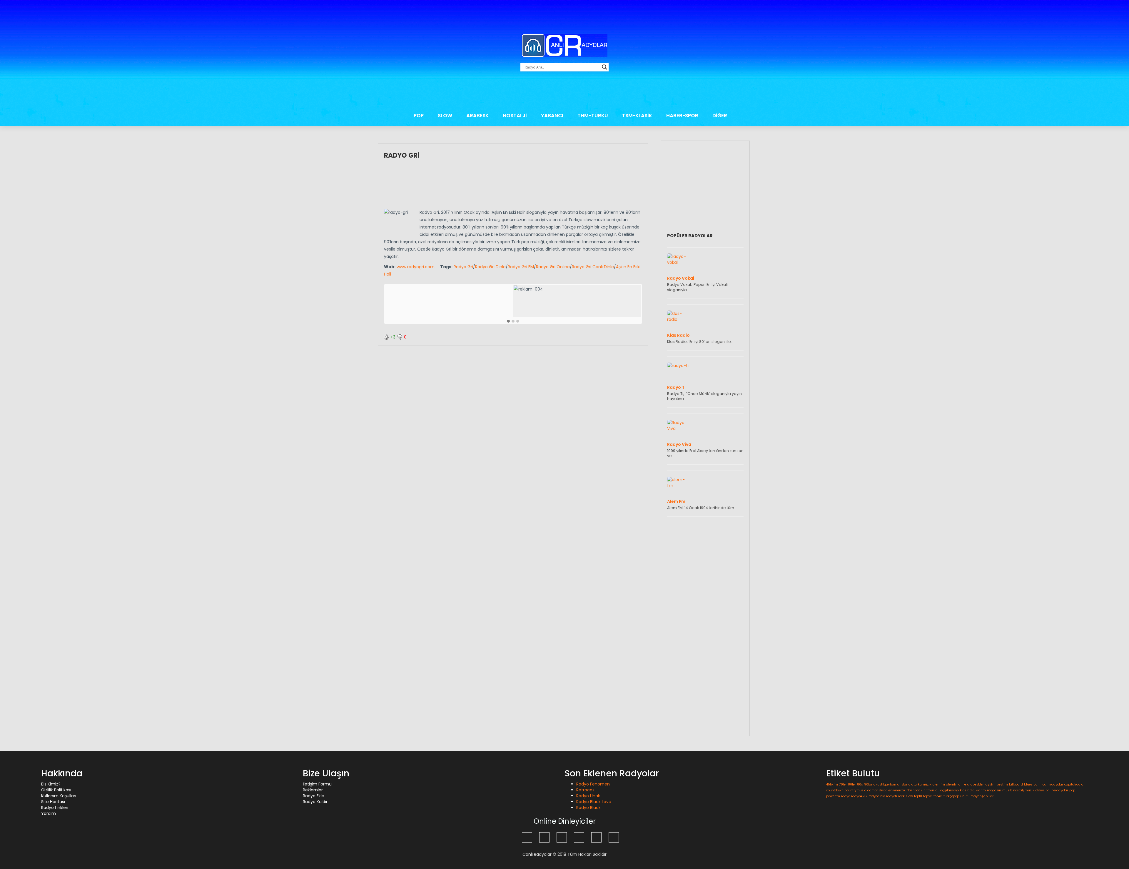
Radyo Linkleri (54, 807)
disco (883, 790)
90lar (868, 784)
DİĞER (719, 115)
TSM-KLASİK (637, 115)
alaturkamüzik (919, 784)
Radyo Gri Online (553, 267)
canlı (1037, 784)
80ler (852, 784)
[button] (508, 321)
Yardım (48, 813)
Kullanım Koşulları (58, 796)
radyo (845, 796)
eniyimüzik (897, 790)
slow (909, 796)
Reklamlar (313, 790)
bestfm (1002, 784)
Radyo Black (588, 807)
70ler (843, 784)
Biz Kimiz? (51, 784)
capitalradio (1073, 784)
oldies (1040, 790)
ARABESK (477, 115)
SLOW (445, 115)
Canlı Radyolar (537, 854)
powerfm (833, 796)
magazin (994, 790)
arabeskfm (975, 784)
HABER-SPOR (682, 115)
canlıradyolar (1053, 784)
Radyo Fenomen (593, 784)
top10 (918, 796)
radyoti (891, 796)
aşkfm (991, 784)
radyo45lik (859, 796)
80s (860, 784)
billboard (1016, 784)
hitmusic (930, 790)
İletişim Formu (317, 784)
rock (901, 796)
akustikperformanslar (890, 784)
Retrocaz (585, 790)
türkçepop (951, 796)
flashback (914, 790)
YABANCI (552, 115)
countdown (835, 790)
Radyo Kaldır (315, 802)
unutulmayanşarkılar (976, 796)
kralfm (981, 790)
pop (1072, 790)
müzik (1007, 790)
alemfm (939, 784)
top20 (927, 796)
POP (419, 115)
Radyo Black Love (593, 802)
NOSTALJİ (515, 115)
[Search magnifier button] (604, 67)
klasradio (967, 790)
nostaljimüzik (1023, 790)
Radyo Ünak (588, 796)
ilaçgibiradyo (948, 790)
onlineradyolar (1057, 790)
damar (872, 790)
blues (1028, 784)
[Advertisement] (564, 92)
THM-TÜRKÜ (592, 115)
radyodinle (877, 796)
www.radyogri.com (416, 267)
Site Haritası (53, 802)
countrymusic (855, 790)
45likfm (832, 784)
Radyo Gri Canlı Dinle (593, 267)
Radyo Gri (401, 155)
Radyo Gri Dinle (490, 267)
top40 (937, 796)
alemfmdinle (956, 784)
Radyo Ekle (313, 796)
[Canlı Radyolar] (564, 45)
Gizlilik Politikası (56, 790)
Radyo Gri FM (521, 267)
